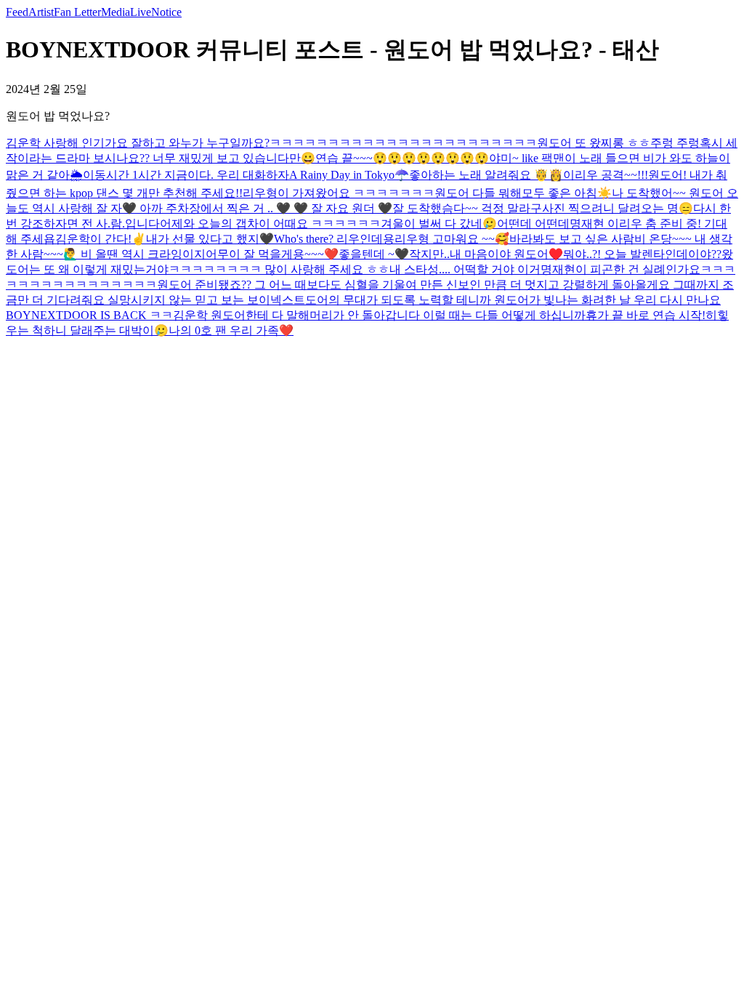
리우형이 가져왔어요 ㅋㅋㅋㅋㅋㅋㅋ (338, 193)
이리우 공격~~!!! (605, 175)
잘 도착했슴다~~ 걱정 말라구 (467, 208)
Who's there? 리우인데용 (334, 239)
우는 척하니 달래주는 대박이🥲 (87, 330)
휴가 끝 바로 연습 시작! (645, 315)
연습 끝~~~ (344, 158)
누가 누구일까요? (225, 143)
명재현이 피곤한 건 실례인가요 (620, 269)
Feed (17, 12)
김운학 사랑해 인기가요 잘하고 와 (93, 143)
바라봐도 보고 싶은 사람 (571, 239)
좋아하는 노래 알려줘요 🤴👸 (486, 175)
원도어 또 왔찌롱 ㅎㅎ (593, 143)
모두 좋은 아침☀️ (567, 193)
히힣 (717, 315)
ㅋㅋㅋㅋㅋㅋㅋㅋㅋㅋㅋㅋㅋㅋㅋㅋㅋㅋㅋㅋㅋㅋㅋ (403, 143)
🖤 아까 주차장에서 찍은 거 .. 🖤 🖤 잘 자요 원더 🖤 (257, 208)
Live (140, 12)
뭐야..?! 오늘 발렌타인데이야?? (642, 254)
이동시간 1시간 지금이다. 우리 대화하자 (186, 175)
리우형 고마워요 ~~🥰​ (452, 239)
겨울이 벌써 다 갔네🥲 (439, 223)
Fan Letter (77, 12)
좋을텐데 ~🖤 (374, 254)
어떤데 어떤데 (533, 223)
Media (115, 12)
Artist (41, 12)
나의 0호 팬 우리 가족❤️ (231, 330)
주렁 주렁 (675, 143)
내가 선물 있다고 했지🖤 (210, 239)
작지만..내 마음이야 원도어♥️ (486, 254)
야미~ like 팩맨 (527, 158)
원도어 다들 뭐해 (478, 193)
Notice (166, 12)
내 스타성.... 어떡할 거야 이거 (465, 269)
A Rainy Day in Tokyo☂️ (349, 175)
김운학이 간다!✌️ (100, 239)
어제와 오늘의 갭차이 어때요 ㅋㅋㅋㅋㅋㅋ (270, 223)
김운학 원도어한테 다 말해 (241, 315)
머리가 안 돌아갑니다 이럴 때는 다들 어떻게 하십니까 (448, 315)
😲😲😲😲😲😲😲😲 (431, 158)
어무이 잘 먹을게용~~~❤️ (272, 254)
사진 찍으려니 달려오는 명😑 (617, 208)
